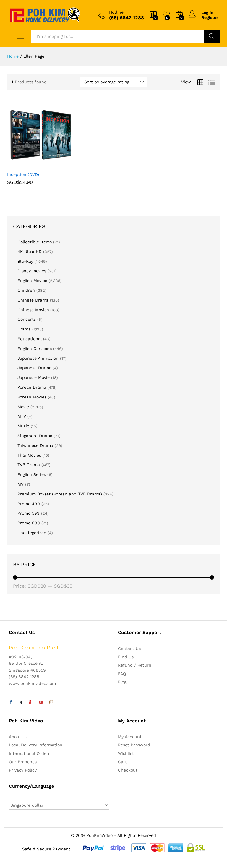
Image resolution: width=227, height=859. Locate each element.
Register (209, 17)
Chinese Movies (33, 309)
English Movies (32, 280)
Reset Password (134, 745)
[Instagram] (51, 702)
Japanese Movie (33, 377)
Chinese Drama (32, 300)
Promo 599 (28, 513)
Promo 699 (28, 523)
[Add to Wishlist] (53, 165)
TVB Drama (28, 464)
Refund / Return (134, 665)
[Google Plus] (31, 702)
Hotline (116, 12)
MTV (21, 416)
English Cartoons (34, 348)
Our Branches (23, 761)
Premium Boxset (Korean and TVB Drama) (59, 494)
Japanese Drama (34, 367)
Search (212, 36)
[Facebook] (11, 702)
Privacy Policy (23, 770)
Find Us (126, 656)
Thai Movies (29, 455)
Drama (24, 329)
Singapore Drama (34, 435)
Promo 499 (28, 503)
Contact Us (129, 648)
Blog (122, 682)
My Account (130, 736)
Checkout (127, 770)
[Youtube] (41, 702)
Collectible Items (34, 241)
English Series (31, 474)
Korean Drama (31, 387)
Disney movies (31, 270)
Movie (23, 406)
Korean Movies (31, 397)
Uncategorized (31, 532)
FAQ (122, 673)
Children (26, 290)
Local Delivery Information (35, 745)
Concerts (26, 319)
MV (20, 484)
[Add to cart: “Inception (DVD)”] (26, 165)
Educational (29, 338)
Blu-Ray (25, 261)
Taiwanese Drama (35, 445)
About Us (18, 736)
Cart (122, 761)
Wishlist (126, 753)
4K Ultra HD (29, 251)
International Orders (29, 753)
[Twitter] (21, 702)
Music (23, 426)
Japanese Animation (38, 358)
